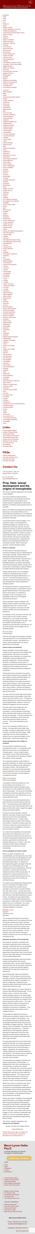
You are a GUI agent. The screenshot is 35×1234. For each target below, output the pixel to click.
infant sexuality (7, 234)
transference (6, 402)
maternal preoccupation (10, 264)
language (5, 252)
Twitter (5, 412)
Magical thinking (7, 66)
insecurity (6, 238)
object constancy (8, 292)
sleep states (6, 374)
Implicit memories (8, 55)
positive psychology (8, 310)
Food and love (7, 47)
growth (5, 213)
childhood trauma (8, 127)
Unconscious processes (10, 87)
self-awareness (7, 356)
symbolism (6, 388)
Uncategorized (7, 85)
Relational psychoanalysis (10, 337)
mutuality (5, 289)
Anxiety (5, 99)
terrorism (5, 393)
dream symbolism (8, 167)
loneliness (6, 255)
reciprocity (6, 333)
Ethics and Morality (8, 40)
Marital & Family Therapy (10, 441)
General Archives (8, 48)
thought (5, 398)
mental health (7, 271)
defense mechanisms (9, 148)
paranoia (5, 301)
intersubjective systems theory (11, 240)
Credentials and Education (10, 437)
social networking (8, 375)
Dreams (5, 36)
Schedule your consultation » (19, 1158)
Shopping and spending (10, 80)
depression (6, 153)
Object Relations (7, 294)
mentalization (7, 273)
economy (5, 174)
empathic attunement (9, 180)
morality (5, 280)
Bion (4, 111)
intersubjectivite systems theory (12, 241)
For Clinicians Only (8, 443)
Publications (7, 1168)
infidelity (5, 236)
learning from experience (10, 254)
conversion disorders (9, 134)
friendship (6, 203)
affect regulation (7, 92)
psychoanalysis (7, 322)
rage (4, 331)
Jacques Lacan (7, 247)
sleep (4, 372)
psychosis (6, 328)
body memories (7, 113)
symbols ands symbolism (10, 389)
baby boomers (7, 109)
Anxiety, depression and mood (11, 29)
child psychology (7, 118)
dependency (6, 151)
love (4, 257)
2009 (4, 18)
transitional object (8, 405)
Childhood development (10, 31)
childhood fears (7, 123)
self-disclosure (7, 358)
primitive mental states (9, 317)
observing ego (7, 298)
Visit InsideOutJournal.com (12, 1198)
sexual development (9, 367)
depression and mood (9, 155)
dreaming (6, 171)
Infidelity (5, 61)
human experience (8, 222)
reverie (5, 344)
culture (5, 141)
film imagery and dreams (10, 199)
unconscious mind (8, 416)
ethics (4, 187)
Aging (4, 25)
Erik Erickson (6, 185)
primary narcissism (8, 315)
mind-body (6, 277)
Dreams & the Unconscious (11, 439)
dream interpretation (9, 166)
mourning (6, 287)
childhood (6, 120)
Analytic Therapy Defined (10, 432)
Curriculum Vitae (8, 446)
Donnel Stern (7, 162)
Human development (9, 54)
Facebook (6, 192)
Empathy (5, 38)
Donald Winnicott (8, 160)
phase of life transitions (9, 308)
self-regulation (7, 359)
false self (5, 194)
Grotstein (5, 211)
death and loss (7, 144)
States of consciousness (10, 82)
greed (4, 206)
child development (8, 116)
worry (4, 423)
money (5, 278)
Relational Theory (8, 73)
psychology (6, 324)
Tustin (5, 411)
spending (5, 379)
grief (4, 208)
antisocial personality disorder (11, 97)
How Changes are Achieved (11, 436)
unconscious (6, 414)
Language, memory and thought (12, 64)
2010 (4, 20)
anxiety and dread (8, 100)
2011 (4, 22)
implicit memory (7, 225)
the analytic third (7, 395)
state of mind (6, 382)
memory (5, 270)
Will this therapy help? (9, 455)
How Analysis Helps (8, 434)
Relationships (7, 75)
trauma (5, 409)
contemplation (7, 132)
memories (6, 268)
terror (4, 391)
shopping (5, 370)
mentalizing (6, 275)
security (5, 352)
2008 (4, 17)
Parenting (6, 70)
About (6, 1166)
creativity (5, 137)
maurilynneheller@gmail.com (17, 1224)
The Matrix (6, 396)
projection (6, 319)
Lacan (5, 250)
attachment (6, 102)
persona (5, 305)
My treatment (7, 444)
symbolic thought (8, 386)
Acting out (6, 24)
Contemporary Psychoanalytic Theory (13, 32)
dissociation (6, 157)
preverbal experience (9, 312)
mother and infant (8, 284)
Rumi (4, 347)
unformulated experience (10, 419)
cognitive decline (8, 129)
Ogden (5, 300)
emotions (5, 178)
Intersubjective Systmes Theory (12, 62)
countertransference (9, 136)
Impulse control (7, 57)
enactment (6, 183)
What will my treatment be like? (13, 1211)
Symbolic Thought (8, 84)
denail (5, 150)
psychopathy (6, 326)
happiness (6, 217)
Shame (5, 78)
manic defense (7, 263)
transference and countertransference (14, 404)
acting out (6, 90)
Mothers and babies (8, 68)
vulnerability (6, 421)
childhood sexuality (8, 125)
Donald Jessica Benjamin (10, 159)
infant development (8, 233)
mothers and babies (8, 285)
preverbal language (8, 314)
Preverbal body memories (10, 71)
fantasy (5, 196)
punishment (6, 329)
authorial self (6, 107)
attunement (6, 104)
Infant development (8, 59)
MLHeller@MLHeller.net (11, 479)
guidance (5, 215)
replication (6, 342)
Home (6, 1165)
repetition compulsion (9, 340)
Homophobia (6, 52)
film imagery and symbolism (11, 201)
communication (7, 130)
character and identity (9, 114)
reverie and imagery (9, 345)
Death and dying (7, 34)
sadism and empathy (9, 349)
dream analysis (7, 164)
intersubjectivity (7, 243)
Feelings (5, 45)
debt (4, 146)
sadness (5, 351)
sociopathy (6, 377)
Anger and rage (7, 27)
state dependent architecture (11, 381)
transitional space (8, 407)
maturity (5, 266)
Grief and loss (7, 50)
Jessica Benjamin (8, 248)
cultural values (7, 139)
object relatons (7, 296)
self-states (6, 363)
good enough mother (9, 204)
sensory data (6, 365)
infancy (5, 229)
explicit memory (7, 190)
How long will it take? (9, 459)
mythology (6, 291)
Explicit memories (8, 41)
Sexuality (5, 77)
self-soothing (6, 361)
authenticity (6, 106)
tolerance (5, 400)
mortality (5, 282)
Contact (6, 1170)
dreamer (5, 169)
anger (4, 95)
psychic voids (7, 321)
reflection (5, 335)
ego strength (6, 176)
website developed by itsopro (23, 1231)
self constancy (7, 354)
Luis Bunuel (6, 259)
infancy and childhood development (13, 231)
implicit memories (8, 224)
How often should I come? (10, 457)
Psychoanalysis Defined (10, 430)
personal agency (8, 307)
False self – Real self (9, 43)
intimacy (5, 245)
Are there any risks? (9, 461)
